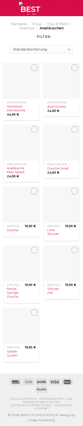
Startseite (18, 24)
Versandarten (51, 398)
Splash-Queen (12, 353)
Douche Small (57, 168)
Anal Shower (56, 106)
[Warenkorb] (77, 8)
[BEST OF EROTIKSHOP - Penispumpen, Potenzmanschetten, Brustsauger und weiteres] (30, 8)
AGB (68, 398)
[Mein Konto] (65, 8)
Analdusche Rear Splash (16, 170)
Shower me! (53, 290)
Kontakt (42, 408)
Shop (37, 24)
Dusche (12, 230)
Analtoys (26, 28)
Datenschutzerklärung (31, 405)
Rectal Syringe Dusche (12, 292)
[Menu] (6, 8)
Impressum (63, 405)
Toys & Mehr (58, 24)
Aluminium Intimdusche (16, 108)
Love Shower (53, 232)
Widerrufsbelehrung (41, 402)
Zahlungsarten (23, 398)
